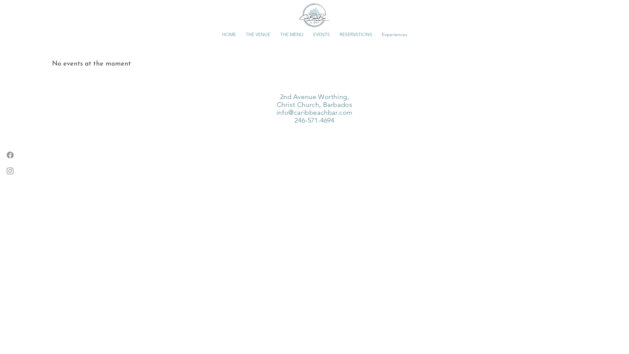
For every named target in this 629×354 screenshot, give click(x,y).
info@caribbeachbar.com (314, 112)
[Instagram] (10, 170)
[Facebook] (10, 155)
